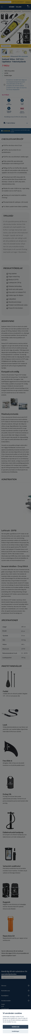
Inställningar (15, 1031)
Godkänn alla (15, 1026)
